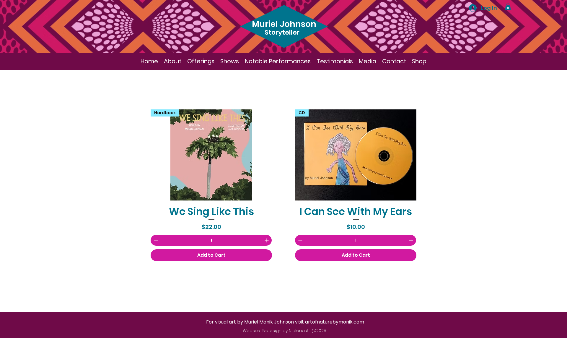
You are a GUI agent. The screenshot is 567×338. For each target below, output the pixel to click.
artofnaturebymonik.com (334, 321)
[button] (508, 6)
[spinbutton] (211, 240)
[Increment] (267, 240)
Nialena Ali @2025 (307, 331)
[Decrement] (155, 240)
